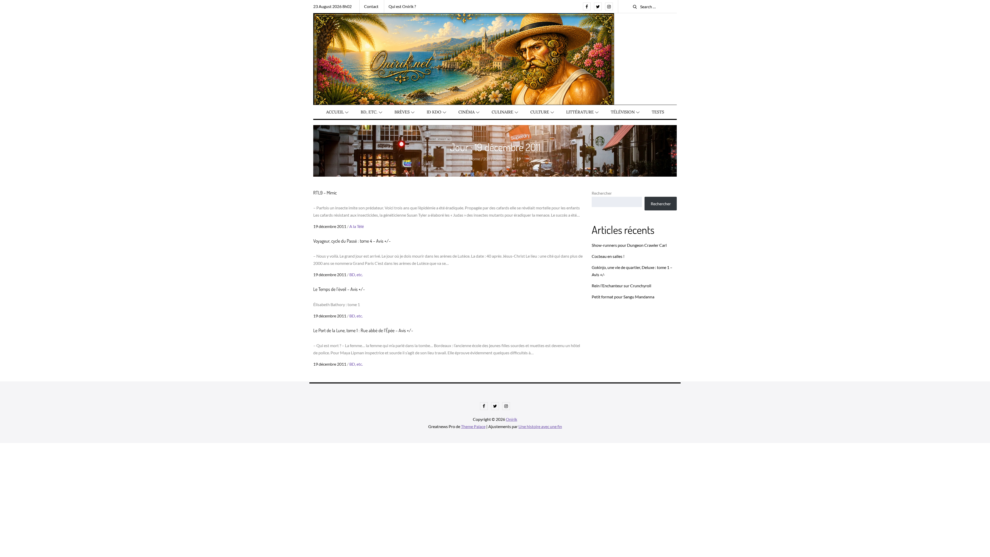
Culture (539, 111)
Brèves (402, 111)
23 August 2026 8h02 (332, 6)
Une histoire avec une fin (540, 426)
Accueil (335, 111)
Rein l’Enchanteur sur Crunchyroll (621, 285)
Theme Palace (473, 426)
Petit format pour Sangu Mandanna (623, 296)
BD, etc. (369, 111)
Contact (371, 6)
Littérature (580, 111)
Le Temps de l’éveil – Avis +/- (339, 289)
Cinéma (466, 111)
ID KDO (434, 111)
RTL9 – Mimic (325, 192)
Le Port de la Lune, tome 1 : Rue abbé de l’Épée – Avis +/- (363, 330)
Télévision (623, 111)
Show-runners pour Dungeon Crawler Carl (629, 245)
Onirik (511, 419)
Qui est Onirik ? (402, 6)
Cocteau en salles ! (608, 256)
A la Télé (356, 226)
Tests (658, 111)
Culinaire (502, 111)
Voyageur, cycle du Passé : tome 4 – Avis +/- (352, 241)
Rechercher (602, 193)
